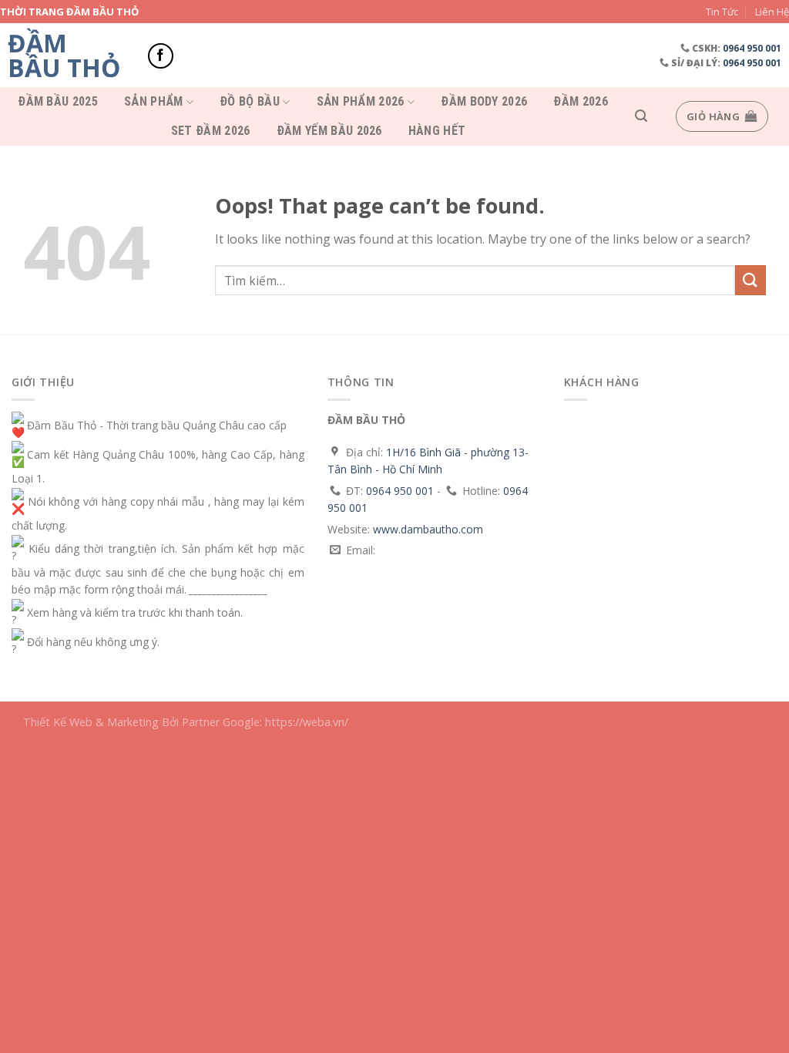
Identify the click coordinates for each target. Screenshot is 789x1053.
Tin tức (722, 12)
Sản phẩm (153, 102)
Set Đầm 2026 (210, 131)
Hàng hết (437, 131)
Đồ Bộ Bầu (250, 102)
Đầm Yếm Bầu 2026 (329, 131)
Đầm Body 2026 (484, 102)
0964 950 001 (752, 48)
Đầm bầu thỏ (64, 55)
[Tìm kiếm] (641, 116)
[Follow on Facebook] (160, 56)
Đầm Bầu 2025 (58, 102)
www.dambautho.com (428, 529)
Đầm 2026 (580, 102)
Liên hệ (772, 12)
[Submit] (750, 280)
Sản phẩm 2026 (361, 102)
